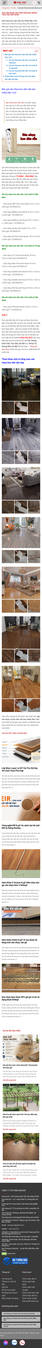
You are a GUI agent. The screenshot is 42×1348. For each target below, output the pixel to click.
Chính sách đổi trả (29, 1295)
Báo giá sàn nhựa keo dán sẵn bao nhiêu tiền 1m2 (20, 55)
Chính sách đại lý (29, 1279)
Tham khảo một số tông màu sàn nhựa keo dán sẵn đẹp (20, 77)
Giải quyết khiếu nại (30, 1301)
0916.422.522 (14, 1229)
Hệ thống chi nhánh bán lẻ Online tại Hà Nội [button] (19, 1313)
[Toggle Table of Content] (35, 51)
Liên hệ (5, 1287)
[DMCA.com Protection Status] (9, 1254)
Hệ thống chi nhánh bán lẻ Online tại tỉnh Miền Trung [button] (20, 1325)
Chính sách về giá (29, 1298)
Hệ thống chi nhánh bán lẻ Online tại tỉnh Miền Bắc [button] (20, 1319)
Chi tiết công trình (9, 1080)
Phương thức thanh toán (10, 1294)
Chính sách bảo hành (28, 1282)
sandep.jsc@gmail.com (15, 1225)
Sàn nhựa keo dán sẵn (15, 103)
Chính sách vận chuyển (28, 1288)
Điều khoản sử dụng (10, 1298)
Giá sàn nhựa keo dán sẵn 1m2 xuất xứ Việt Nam (23, 61)
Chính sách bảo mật (30, 1293)
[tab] (21, 1313)
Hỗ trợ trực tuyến (8, 1290)
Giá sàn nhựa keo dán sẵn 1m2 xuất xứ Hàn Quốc (23, 72)
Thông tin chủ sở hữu (9, 1282)
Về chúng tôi (7, 1279)
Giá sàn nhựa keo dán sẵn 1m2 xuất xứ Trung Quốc (23, 67)
